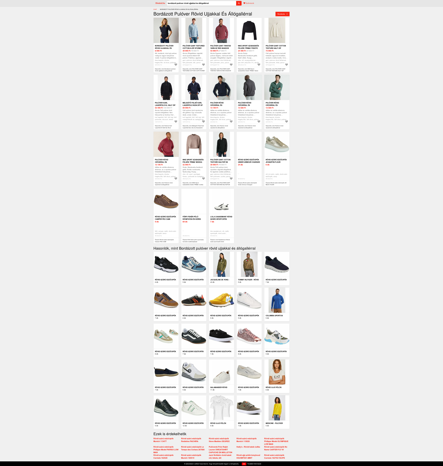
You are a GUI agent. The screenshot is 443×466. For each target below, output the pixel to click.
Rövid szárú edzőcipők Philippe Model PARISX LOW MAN (165, 449)
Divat (155, 9)
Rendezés (281, 14)
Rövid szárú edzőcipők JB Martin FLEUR (276, 160)
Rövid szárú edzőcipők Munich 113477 (163, 440)
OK (244, 464)
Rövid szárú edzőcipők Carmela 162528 (163, 456)
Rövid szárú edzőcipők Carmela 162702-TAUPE (274, 456)
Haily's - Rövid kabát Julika (248, 446)
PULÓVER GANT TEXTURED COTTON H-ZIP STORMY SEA (194, 48)
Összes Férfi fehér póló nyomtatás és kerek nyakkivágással (193, 240)
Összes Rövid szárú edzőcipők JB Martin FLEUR (276, 184)
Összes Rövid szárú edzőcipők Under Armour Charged (247, 184)
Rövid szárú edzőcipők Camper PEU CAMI (165, 217)
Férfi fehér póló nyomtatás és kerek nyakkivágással (192, 219)
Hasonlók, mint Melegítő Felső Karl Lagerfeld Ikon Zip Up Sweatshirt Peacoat (193, 127)
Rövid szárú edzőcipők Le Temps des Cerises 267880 (193, 448)
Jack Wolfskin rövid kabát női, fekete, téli (220, 456)
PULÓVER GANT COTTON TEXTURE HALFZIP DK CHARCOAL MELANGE (220, 162)
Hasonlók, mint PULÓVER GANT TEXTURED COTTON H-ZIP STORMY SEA (194, 71)
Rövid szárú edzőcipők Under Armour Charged (249, 160)
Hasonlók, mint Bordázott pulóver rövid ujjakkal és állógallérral (165, 70)
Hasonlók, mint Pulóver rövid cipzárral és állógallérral (219, 127)
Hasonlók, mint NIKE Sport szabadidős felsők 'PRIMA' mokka (193, 184)
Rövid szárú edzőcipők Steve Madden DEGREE (219, 440)
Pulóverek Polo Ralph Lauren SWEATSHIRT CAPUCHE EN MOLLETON (220, 449)
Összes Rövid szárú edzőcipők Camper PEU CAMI (164, 240)
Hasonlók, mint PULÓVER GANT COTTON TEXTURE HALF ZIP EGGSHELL (275, 71)
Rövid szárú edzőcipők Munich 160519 (191, 456)
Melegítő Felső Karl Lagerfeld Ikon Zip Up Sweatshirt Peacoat (193, 105)
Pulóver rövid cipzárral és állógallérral (217, 105)
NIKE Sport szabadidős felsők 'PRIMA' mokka (193, 160)
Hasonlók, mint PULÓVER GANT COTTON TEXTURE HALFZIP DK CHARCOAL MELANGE (220, 184)
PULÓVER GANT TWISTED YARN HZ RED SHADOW (220, 47)
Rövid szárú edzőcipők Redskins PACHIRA (191, 440)
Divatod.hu (160, 3)
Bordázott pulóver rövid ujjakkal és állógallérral (164, 48)
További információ (254, 464)
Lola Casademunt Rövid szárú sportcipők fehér (221, 219)
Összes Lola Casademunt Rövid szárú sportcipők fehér (220, 240)
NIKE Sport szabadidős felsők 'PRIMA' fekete (248, 47)
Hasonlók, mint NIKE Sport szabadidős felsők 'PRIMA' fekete (248, 70)
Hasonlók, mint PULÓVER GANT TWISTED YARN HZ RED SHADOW (220, 70)
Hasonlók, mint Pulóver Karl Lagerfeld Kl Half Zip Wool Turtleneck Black (163, 127)
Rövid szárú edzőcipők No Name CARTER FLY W (275, 448)
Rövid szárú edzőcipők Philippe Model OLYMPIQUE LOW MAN (276, 441)
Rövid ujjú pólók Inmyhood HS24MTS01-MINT (248, 456)
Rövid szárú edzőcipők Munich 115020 (246, 440)
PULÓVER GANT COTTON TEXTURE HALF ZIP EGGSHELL (276, 48)
